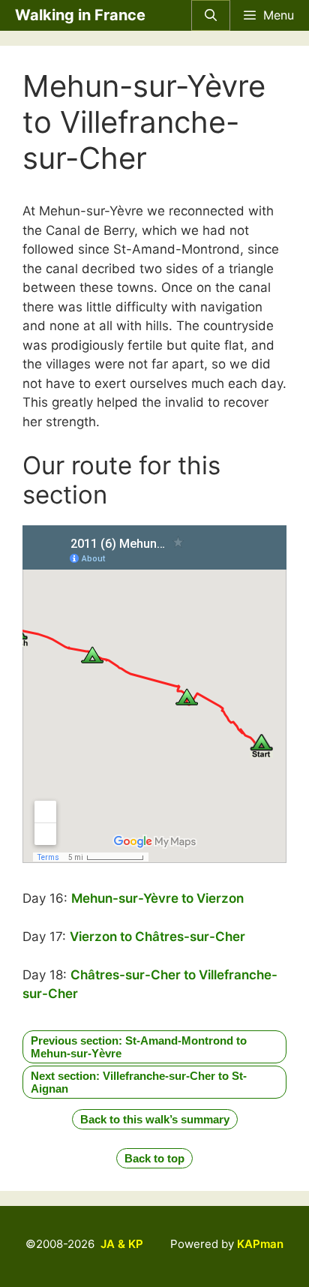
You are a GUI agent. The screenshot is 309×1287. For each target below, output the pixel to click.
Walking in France (80, 15)
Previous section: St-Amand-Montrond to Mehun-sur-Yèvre (139, 1047)
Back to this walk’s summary (155, 1119)
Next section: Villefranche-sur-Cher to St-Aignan (139, 1082)
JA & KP (121, 1244)
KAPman (260, 1244)
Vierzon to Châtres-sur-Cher (157, 936)
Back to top (154, 1158)
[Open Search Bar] (211, 15)
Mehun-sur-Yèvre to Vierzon (157, 898)
